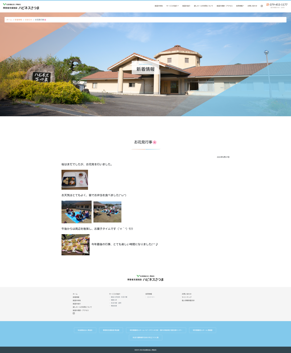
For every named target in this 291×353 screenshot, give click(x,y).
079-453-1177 (278, 4)
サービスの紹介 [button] (171, 6)
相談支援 (114, 306)
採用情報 (149, 294)
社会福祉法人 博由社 (85, 330)
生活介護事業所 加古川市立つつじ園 (145, 337)
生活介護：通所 (152, 6)
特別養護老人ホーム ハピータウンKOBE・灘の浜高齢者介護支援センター (156, 330)
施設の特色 (159, 6)
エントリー (145, 6)
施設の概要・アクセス (225, 6)
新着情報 (18, 20)
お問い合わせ (252, 6)
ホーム (9, 20)
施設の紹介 (186, 6)
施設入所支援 (127, 6)
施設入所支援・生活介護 (119, 297)
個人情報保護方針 (188, 300)
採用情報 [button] (239, 6)
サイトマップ (186, 297)
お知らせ (28, 20)
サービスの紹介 (114, 294)
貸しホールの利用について (203, 6)
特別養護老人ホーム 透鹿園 (202, 330)
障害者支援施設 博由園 (111, 330)
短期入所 (139, 6)
